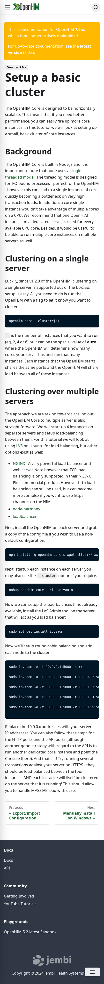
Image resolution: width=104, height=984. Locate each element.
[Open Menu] (92, 972)
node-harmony (26, 509)
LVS (19, 446)
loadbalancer (25, 516)
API (7, 868)
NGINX (19, 463)
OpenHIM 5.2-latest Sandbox (30, 931)
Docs (8, 860)
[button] (7, 7)
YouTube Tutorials (20, 903)
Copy (91, 320)
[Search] (95, 7)
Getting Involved (19, 896)
